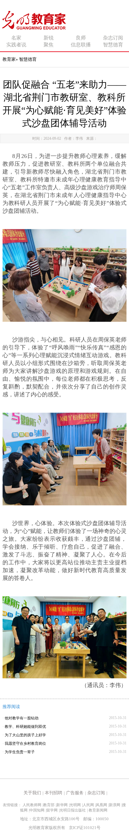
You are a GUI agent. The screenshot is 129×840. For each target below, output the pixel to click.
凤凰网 (101, 805)
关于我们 (32, 792)
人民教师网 (32, 805)
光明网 (75, 805)
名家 (16, 37)
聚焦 (49, 44)
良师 (81, 37)
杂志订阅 (113, 37)
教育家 (9, 59)
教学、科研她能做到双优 (25, 726)
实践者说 (16, 44)
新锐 (49, 37)
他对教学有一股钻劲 (22, 718)
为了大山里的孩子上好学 (25, 735)
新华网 (62, 805)
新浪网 (114, 805)
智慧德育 (113, 44)
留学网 (52, 810)
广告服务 (75, 792)
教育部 (48, 805)
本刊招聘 (53, 792)
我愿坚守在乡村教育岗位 (25, 743)
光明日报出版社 (72, 810)
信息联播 (81, 44)
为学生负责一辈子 (20, 752)
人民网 (88, 805)
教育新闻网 (98, 810)
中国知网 (36, 810)
